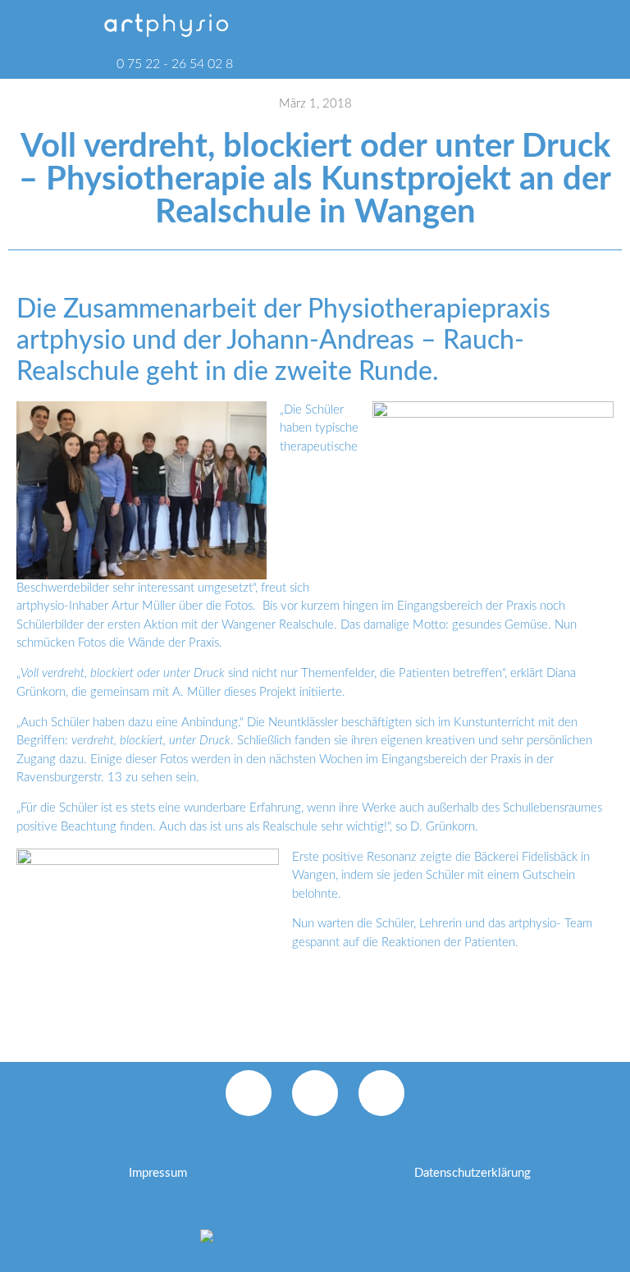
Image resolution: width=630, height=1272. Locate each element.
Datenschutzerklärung (472, 1173)
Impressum (158, 1173)
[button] (480, 24)
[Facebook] (249, 1093)
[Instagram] (315, 1093)
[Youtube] (381, 1093)
